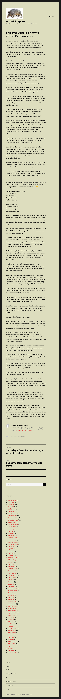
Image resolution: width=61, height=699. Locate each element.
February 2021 (12, 602)
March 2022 (11, 586)
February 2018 (12, 652)
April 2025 (11, 533)
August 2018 (11, 646)
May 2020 (11, 621)
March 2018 (11, 650)
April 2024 (11, 555)
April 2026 (11, 509)
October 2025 (12, 522)
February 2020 (12, 628)
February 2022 (12, 588)
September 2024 (13, 544)
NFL (7, 677)
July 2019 (10, 635)
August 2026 (12, 500)
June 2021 (11, 595)
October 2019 (12, 632)
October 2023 (12, 560)
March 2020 (11, 626)
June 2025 (11, 529)
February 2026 (12, 513)
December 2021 (12, 591)
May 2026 (11, 507)
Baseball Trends (11, 681)
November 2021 (13, 593)
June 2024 (11, 551)
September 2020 (13, 613)
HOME (8, 662)
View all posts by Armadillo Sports (23, 430)
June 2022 (11, 579)
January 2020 (12, 630)
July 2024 (11, 549)
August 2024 (12, 546)
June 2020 (11, 619)
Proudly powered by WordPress (24, 694)
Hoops (8, 666)
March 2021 (11, 599)
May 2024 (11, 553)
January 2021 (12, 604)
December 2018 (12, 641)
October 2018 (12, 644)
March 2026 (11, 511)
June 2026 (11, 504)
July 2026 (11, 502)
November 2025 (13, 520)
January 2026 (12, 515)
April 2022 (11, 584)
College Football (11, 674)
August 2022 (12, 577)
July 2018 (10, 648)
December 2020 (13, 606)
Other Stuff (9, 685)
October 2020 (12, 610)
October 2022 (12, 573)
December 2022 (13, 571)
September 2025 (13, 524)
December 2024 (13, 542)
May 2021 (11, 597)
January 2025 (12, 540)
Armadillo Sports (15, 21)
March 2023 (11, 566)
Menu (51, 16)
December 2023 (12, 557)
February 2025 (12, 538)
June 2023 (11, 562)
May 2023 (11, 564)
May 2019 (11, 637)
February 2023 (12, 568)
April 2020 (11, 624)
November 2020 (13, 608)
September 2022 (13, 575)
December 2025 (13, 518)
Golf (7, 670)
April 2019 (11, 639)
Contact (8, 689)
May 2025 (11, 531)
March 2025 (11, 535)
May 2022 (11, 582)
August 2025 (12, 526)
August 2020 (12, 615)
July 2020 (11, 617)
